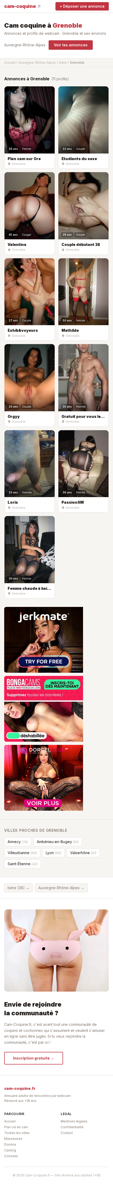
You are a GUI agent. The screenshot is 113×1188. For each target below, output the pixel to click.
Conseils (11, 1156)
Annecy (18, 841)
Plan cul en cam (16, 1127)
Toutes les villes (17, 1133)
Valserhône (83, 852)
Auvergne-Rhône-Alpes (24, 45)
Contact (67, 1133)
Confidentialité (72, 1127)
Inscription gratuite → (33, 1058)
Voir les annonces (71, 45)
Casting (10, 1150)
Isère (63, 63)
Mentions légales (74, 1121)
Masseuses (13, 1139)
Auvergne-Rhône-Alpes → (61, 887)
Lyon (53, 852)
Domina (10, 1144)
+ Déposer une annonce (82, 6)
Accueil (10, 63)
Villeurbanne (22, 852)
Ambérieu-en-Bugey (58, 841)
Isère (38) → (18, 887)
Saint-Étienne (23, 864)
